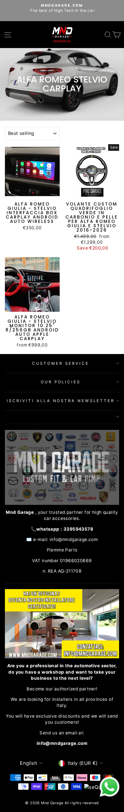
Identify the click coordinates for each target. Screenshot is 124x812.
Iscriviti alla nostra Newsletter (60, 400)
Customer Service (60, 363)
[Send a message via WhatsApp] (109, 786)
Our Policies (61, 382)
